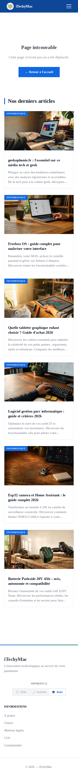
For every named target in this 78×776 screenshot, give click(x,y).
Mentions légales (14, 730)
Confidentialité (13, 745)
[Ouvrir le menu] (68, 6)
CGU (7, 738)
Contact (8, 722)
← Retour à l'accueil (39, 72)
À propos (9, 715)
